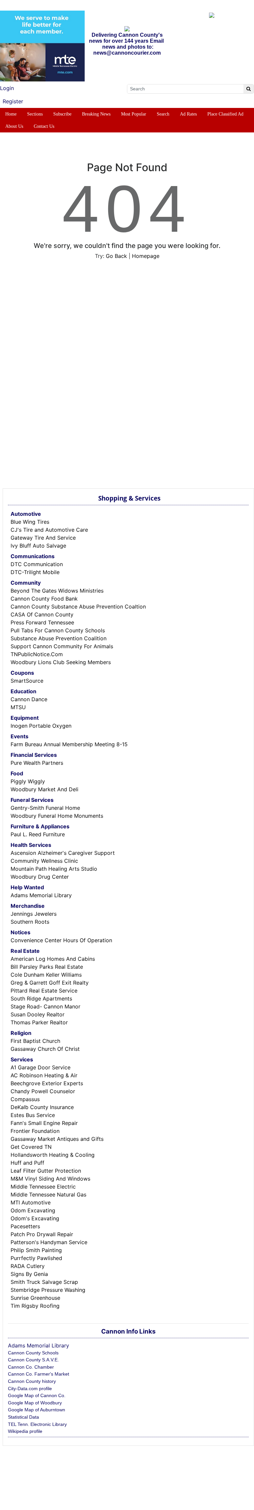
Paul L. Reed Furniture (38, 834)
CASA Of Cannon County (42, 614)
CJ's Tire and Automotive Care (49, 529)
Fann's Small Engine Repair (44, 1123)
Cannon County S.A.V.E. (33, 1359)
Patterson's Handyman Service (49, 1242)
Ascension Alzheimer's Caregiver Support (63, 853)
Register (13, 101)
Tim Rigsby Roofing (35, 1305)
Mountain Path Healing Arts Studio (54, 868)
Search (163, 114)
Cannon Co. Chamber (31, 1367)
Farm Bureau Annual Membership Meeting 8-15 (69, 744)
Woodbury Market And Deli (44, 789)
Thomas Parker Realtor (39, 1022)
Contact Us (44, 126)
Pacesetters (25, 1226)
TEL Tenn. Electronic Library (37, 1424)
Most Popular (133, 114)
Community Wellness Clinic (44, 860)
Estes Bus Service (33, 1115)
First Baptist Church (35, 1041)
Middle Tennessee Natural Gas (48, 1194)
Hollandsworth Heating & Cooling (53, 1154)
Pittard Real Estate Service (44, 990)
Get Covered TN (31, 1147)
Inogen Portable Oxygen (41, 725)
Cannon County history (32, 1381)
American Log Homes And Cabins (53, 958)
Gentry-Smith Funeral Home (45, 807)
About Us (14, 126)
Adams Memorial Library (41, 895)
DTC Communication (37, 564)
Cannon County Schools (33, 1352)
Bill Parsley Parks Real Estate (47, 966)
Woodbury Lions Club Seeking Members (61, 662)
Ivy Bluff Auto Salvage (38, 545)
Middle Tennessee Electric (43, 1186)
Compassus (25, 1099)
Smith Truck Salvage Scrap (44, 1282)
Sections (35, 114)
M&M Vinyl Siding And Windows (50, 1178)
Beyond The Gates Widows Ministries (57, 590)
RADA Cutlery (28, 1266)
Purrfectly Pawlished (36, 1258)
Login (7, 88)
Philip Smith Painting (36, 1250)
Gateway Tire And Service (43, 537)
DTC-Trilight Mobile (35, 572)
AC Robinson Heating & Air (44, 1075)
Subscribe (62, 114)
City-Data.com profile (30, 1388)
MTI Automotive (31, 1202)
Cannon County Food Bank (44, 598)
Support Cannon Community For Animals (62, 646)
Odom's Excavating (35, 1218)
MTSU (18, 707)
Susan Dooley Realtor (37, 1014)
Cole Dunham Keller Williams (46, 974)
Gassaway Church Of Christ (45, 1049)
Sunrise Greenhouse (35, 1297)
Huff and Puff (27, 1162)
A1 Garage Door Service (40, 1067)
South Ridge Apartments (41, 998)
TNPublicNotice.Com (37, 654)
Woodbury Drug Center (40, 876)
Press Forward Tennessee (42, 622)
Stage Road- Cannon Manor (45, 1006)
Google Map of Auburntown (36, 1409)
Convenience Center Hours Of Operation (61, 940)
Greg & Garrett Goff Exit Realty (50, 982)
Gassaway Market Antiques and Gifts (57, 1139)
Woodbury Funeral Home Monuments (57, 815)
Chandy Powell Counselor (43, 1091)
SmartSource (27, 680)
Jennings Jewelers (34, 913)
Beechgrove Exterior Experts (47, 1083)
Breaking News (96, 114)
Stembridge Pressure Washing (48, 1290)
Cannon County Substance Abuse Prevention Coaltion (78, 606)
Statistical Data (23, 1417)
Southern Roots (30, 921)
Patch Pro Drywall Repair (42, 1234)
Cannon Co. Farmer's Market (38, 1374)
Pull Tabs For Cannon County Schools (58, 630)
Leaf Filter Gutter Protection (46, 1170)
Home (11, 114)
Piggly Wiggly (28, 781)
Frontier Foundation (35, 1131)
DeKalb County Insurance (42, 1107)
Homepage (145, 256)
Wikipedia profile (25, 1431)
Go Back (116, 256)
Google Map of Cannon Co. (36, 1395)
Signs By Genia (29, 1274)
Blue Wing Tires (30, 521)
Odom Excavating (33, 1210)
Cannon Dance (29, 699)
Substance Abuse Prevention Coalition (58, 638)
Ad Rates (188, 114)
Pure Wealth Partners (37, 762)
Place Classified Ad (225, 114)
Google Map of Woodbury (35, 1402)
